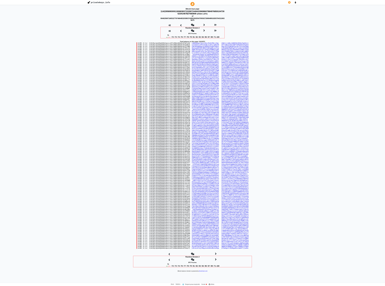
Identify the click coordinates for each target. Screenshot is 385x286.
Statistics (178, 284)
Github (212, 284)
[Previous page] (181, 25)
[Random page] (192, 25)
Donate (203, 284)
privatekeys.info (100, 2)
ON (167, 37)
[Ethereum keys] (295, 2)
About (172, 284)
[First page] (169, 25)
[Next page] (204, 25)
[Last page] (215, 25)
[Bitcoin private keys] (290, 2)
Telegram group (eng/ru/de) (192, 284)
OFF (169, 37)
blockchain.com (203, 271)
